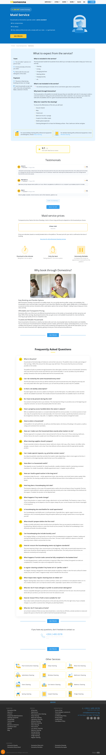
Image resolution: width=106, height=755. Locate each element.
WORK (64, 2)
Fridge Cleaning (78, 694)
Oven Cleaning (26, 684)
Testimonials (10, 721)
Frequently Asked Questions (15, 716)
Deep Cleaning (38, 134)
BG (84, 2)
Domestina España (12, 745)
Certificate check (11, 726)
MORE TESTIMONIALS (53, 201)
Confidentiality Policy (60, 716)
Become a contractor (13, 725)
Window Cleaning (65, 134)
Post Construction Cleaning (30, 666)
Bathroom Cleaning (80, 675)
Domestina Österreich (37, 745)
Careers (9, 723)
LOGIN (92, 2)
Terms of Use (58, 710)
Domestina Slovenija (60, 745)
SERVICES (48, 2)
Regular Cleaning (35, 737)
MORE (72, 2)
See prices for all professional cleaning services (53, 239)
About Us (9, 712)
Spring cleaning (26, 694)
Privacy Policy (58, 717)
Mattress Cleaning (79, 684)
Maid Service (34, 712)
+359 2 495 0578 (54, 634)
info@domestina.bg (91, 712)
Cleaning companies (12, 717)
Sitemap (9, 728)
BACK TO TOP (53, 207)
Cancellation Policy (60, 721)
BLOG (79, 2)
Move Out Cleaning (80, 666)
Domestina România (36, 747)
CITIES (57, 2)
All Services (34, 710)
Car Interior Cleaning (54, 684)
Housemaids (10, 719)
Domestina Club (11, 710)
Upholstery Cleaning (28, 675)
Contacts (9, 714)
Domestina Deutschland (14, 747)
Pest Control (34, 726)
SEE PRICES (18, 36)
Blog (8, 730)
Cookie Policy (58, 719)
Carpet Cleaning (53, 694)
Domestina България (61, 747)
